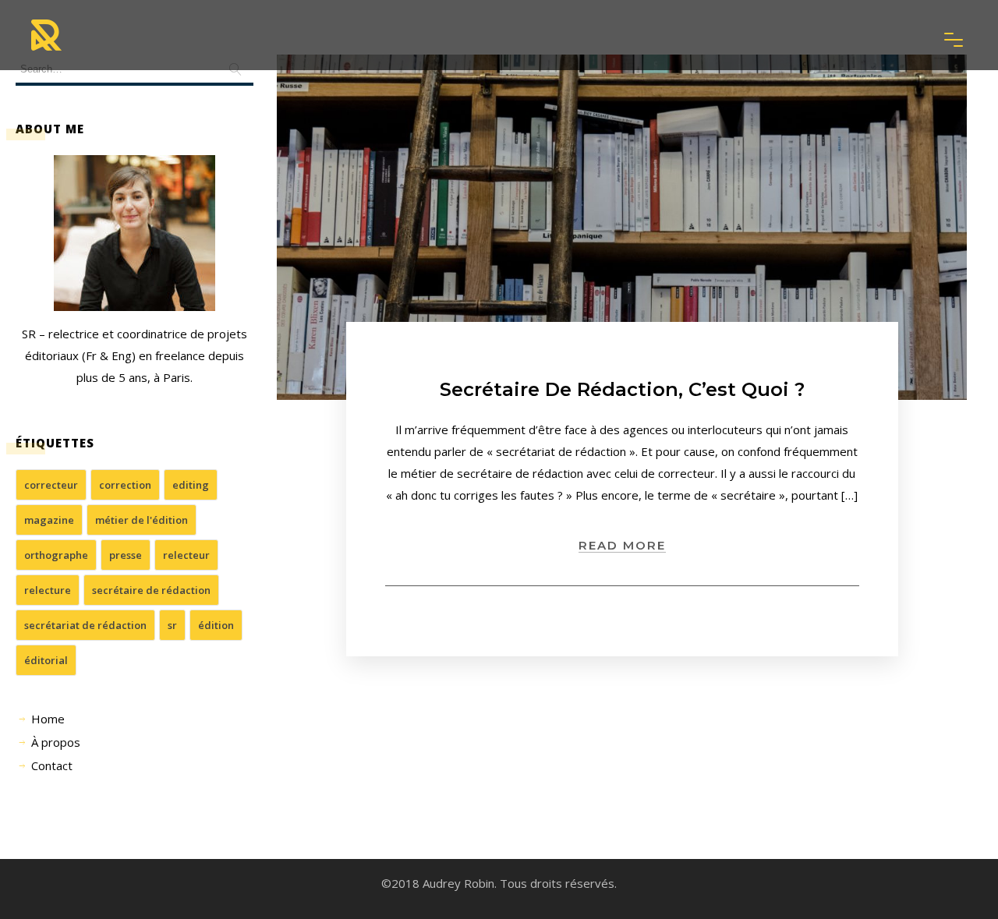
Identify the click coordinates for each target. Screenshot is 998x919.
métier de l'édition (141, 520)
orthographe (56, 555)
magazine (49, 520)
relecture (47, 590)
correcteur (51, 485)
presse (125, 555)
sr (172, 625)
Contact (52, 765)
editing (190, 485)
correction (125, 485)
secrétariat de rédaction (85, 625)
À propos (55, 742)
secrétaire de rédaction (151, 590)
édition (216, 625)
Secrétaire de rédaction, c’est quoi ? (622, 389)
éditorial (46, 660)
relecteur (186, 555)
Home (48, 718)
